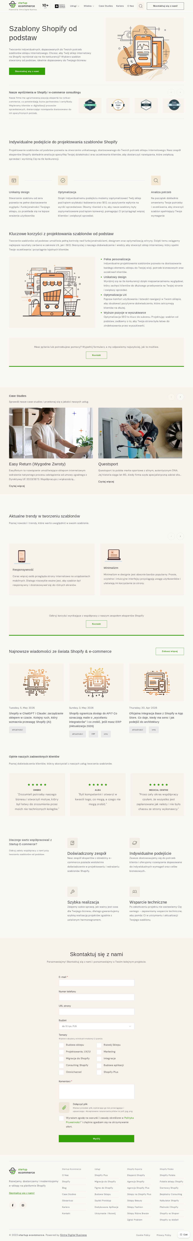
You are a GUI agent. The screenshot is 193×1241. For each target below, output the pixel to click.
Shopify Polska (166, 1169)
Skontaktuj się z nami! (165, 6)
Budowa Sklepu (103, 1194)
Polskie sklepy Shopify (171, 1181)
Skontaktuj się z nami (27, 71)
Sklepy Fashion (135, 1207)
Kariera (120, 6)
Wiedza (88, 6)
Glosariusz (67, 1200)
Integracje (110, 1058)
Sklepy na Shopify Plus (139, 1194)
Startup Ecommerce (71, 1169)
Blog (64, 1187)
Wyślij (96, 1138)
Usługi (73, 6)
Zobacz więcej (170, 651)
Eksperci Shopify (136, 1175)
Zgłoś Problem (134, 1219)
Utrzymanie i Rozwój (105, 1213)
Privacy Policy (164, 1235)
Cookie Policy (143, 1235)
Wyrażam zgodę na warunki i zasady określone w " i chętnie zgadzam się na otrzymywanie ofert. (100, 1122)
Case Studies (106, 6)
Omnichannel (74, 1072)
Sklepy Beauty (134, 1200)
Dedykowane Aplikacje (107, 1207)
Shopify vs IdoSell (169, 1219)
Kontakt (96, 355)
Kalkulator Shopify (169, 1200)
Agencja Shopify (135, 1181)
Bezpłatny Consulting (171, 1194)
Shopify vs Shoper (169, 1213)
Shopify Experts (134, 1169)
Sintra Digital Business (73, 1235)
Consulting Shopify (77, 1065)
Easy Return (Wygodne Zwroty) (37, 464)
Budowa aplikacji (114, 1065)
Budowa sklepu (75, 1044)
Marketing (109, 1051)
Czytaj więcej (17, 486)
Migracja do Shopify (78, 1058)
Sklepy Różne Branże (138, 1213)
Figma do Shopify (104, 1187)
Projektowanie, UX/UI (78, 1051)
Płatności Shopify (169, 1207)
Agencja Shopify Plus (138, 1187)
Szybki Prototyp (103, 1200)
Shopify (66, 1181)
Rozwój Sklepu (112, 1044)
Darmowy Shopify (169, 1187)
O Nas (130, 6)
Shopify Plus (111, 1072)
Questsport (108, 464)
